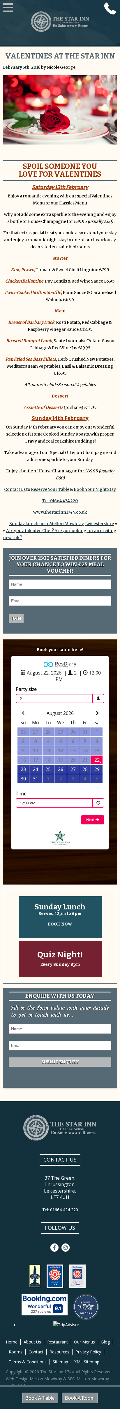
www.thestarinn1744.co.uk (60, 512)
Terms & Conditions (28, 1362)
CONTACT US (60, 1159)
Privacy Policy (88, 1352)
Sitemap (60, 1362)
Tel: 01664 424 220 (60, 500)
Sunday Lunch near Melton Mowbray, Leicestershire (61, 523)
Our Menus (84, 1342)
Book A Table (40, 1398)
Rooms (15, 1352)
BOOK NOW (60, 924)
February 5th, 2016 (21, 67)
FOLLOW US (60, 1227)
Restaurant (57, 1342)
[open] (8, 8)
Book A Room (80, 1398)
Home (11, 1342)
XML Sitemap (86, 1362)
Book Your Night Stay (95, 489)
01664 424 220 (110, 8)
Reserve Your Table (50, 489)
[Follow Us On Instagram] (65, 1247)
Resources (59, 1352)
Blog (105, 1342)
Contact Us (15, 489)
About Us (32, 1342)
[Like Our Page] (54, 1247)
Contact (36, 1352)
